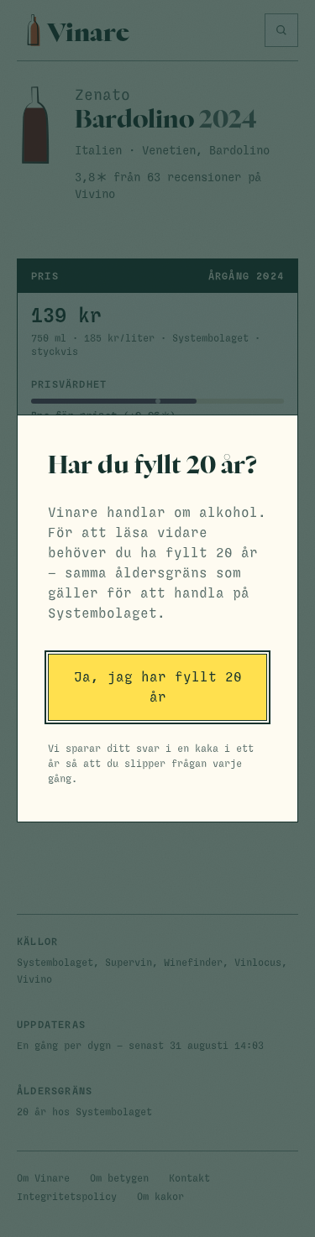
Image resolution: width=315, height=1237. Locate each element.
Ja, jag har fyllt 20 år (158, 687)
